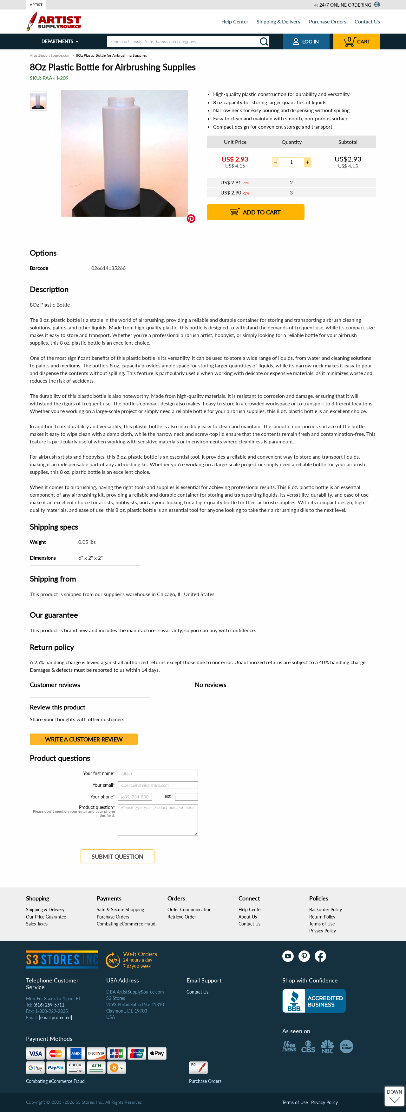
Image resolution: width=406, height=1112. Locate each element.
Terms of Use (322, 923)
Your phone (101, 796)
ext (168, 796)
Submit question (117, 856)
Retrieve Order (181, 916)
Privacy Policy (322, 930)
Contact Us (367, 21)
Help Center (234, 21)
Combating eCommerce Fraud (126, 923)
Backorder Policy (325, 909)
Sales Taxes (37, 923)
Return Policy (322, 916)
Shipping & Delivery (278, 21)
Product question (96, 807)
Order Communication (189, 909)
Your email (103, 785)
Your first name (98, 773)
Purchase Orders (327, 21)
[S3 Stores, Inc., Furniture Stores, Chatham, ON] (314, 1001)
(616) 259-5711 (49, 1004)
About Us (248, 916)
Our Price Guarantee (46, 916)
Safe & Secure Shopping (120, 909)
